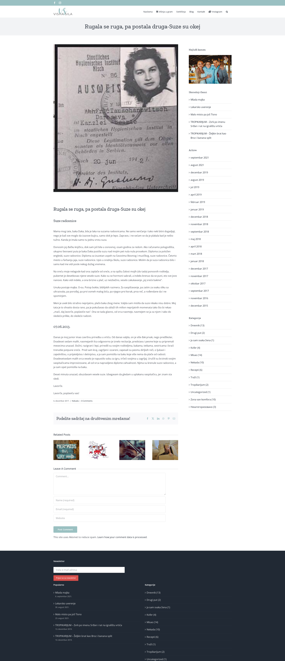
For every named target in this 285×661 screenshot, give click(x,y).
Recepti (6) (196, 370)
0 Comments (86, 400)
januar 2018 (197, 261)
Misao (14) (196, 355)
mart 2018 (196, 253)
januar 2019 (197, 209)
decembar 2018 (199, 216)
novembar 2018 (199, 224)
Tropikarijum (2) (199, 384)
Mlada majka (198, 99)
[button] (227, 11)
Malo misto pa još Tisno (204, 114)
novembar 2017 (199, 276)
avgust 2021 (197, 165)
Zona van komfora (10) (203, 399)
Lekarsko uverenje (201, 107)
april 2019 (196, 194)
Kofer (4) (195, 347)
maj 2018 (196, 239)
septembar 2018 (200, 231)
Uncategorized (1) (200, 392)
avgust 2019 (197, 180)
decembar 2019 (199, 172)
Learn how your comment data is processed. (122, 537)
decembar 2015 (199, 305)
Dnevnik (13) (197, 325)
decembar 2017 (199, 268)
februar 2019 (198, 202)
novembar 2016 (199, 298)
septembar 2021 (200, 157)
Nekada (75, 400)
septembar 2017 (200, 290)
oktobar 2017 (198, 283)
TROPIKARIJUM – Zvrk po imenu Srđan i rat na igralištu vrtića (88, 625)
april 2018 (196, 246)
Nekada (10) (197, 362)
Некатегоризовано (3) (203, 407)
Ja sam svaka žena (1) (202, 340)
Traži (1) (195, 377)
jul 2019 (195, 187)
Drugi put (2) (198, 333)
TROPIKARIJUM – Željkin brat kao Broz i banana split (83, 636)
